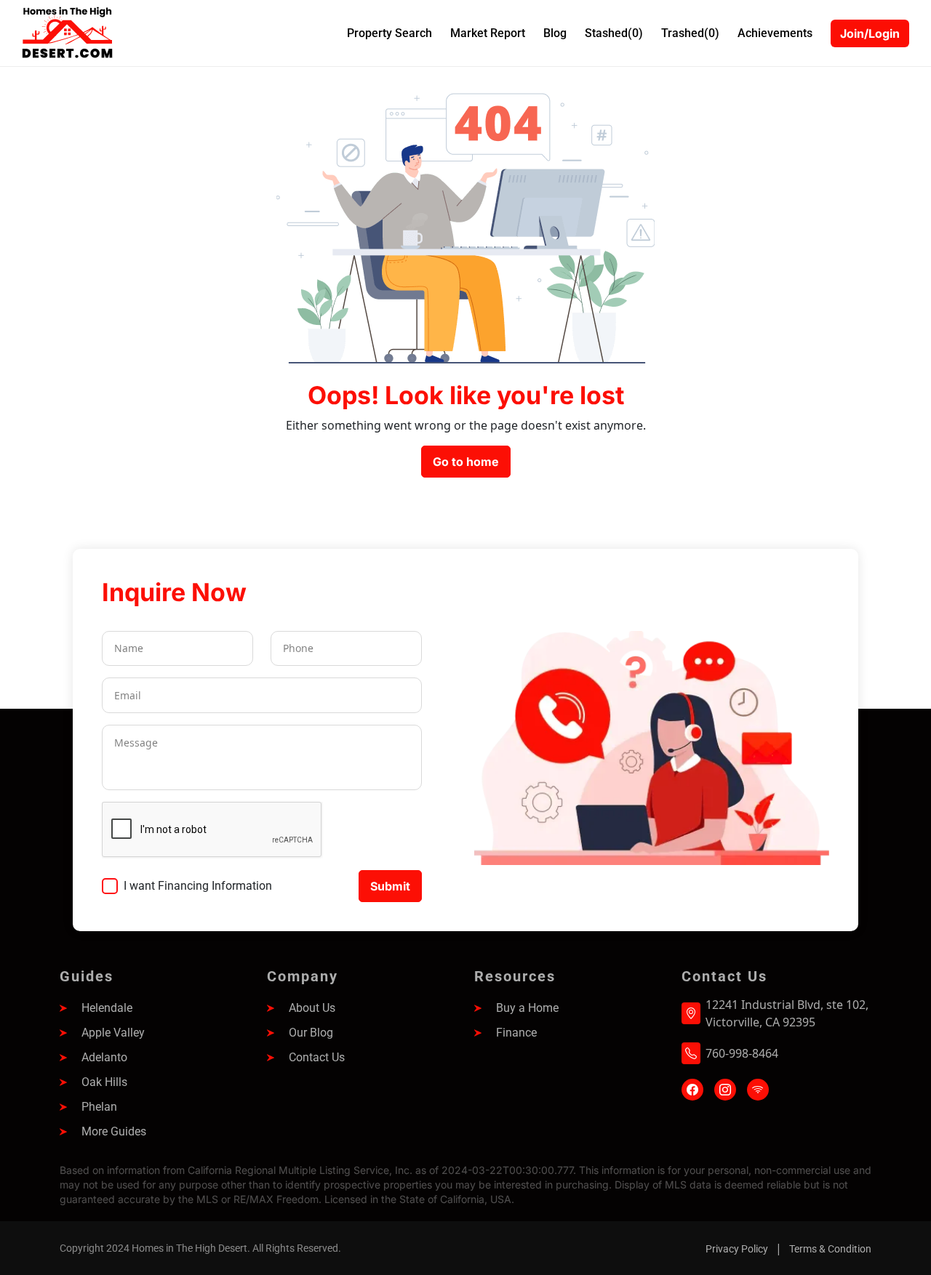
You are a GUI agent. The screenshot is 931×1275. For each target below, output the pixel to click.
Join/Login (870, 33)
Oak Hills (104, 1082)
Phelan (99, 1107)
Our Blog (311, 1032)
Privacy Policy (737, 1249)
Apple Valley (113, 1032)
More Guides (113, 1131)
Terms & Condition (830, 1249)
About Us (312, 1008)
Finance (516, 1032)
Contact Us (317, 1057)
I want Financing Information (198, 886)
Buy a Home (527, 1008)
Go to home (466, 461)
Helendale (106, 1008)
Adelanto (104, 1057)
